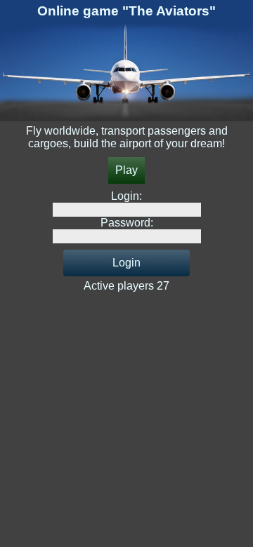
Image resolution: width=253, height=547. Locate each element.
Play (126, 170)
